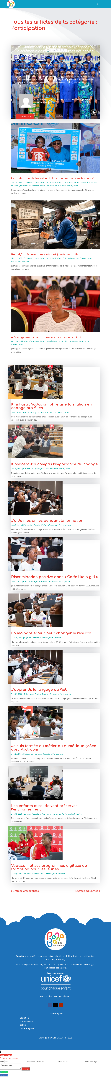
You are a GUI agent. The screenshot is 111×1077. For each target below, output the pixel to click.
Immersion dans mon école (29, 66)
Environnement (26, 1021)
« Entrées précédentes (25, 891)
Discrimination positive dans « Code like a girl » (54, 577)
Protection (16, 262)
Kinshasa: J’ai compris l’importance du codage (54, 464)
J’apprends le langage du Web (39, 690)
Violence (25, 262)
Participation (22, 69)
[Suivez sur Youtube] (61, 1005)
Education (28, 63)
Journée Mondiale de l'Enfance (56, 814)
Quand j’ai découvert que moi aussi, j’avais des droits (44, 254)
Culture (66, 183)
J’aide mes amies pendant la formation (47, 521)
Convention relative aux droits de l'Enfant (43, 183)
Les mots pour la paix (56, 186)
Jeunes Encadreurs (51, 66)
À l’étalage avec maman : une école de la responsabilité (46, 337)
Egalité (37, 63)
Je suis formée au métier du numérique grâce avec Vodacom (53, 747)
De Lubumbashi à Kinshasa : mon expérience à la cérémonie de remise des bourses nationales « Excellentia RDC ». (54, 51)
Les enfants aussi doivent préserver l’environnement (44, 807)
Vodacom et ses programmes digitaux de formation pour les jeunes (49, 867)
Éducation (24, 1018)
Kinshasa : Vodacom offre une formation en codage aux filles (51, 406)
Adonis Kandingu (27, 60)
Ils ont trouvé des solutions (73, 63)
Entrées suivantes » (87, 891)
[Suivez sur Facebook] (50, 1005)
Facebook (4, 1075)
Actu (53, 60)
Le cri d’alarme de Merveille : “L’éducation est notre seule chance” (52, 178)
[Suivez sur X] (55, 1005)
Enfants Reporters (50, 63)
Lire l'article (25, 116)
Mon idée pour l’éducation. (73, 66)
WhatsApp (4, 1072)
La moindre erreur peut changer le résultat (52, 633)
